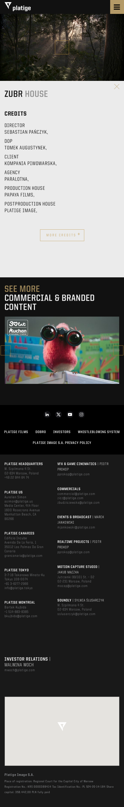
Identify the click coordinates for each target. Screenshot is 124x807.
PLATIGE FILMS (16, 432)
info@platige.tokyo (19, 588)
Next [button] (118, 350)
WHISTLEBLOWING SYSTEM (99, 432)
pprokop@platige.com (73, 474)
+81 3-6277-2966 (16, 584)
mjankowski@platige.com (76, 527)
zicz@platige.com (70, 498)
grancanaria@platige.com (24, 556)
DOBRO (41, 432)
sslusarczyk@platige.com (76, 614)
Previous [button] (6, 350)
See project (62, 363)
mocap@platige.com (72, 586)
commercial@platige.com (76, 494)
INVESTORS (62, 432)
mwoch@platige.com (20, 670)
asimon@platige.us (19, 501)
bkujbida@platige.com (21, 616)
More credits (63, 234)
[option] (62, 350)
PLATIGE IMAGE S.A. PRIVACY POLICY (62, 443)
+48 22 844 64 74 (17, 478)
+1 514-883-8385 (17, 612)
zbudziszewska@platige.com (78, 503)
